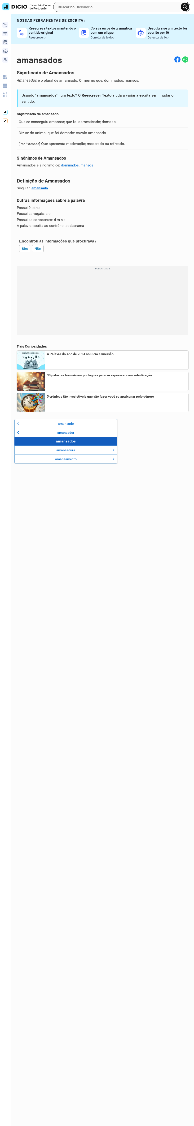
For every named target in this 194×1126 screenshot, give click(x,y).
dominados (70, 165)
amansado (39, 188)
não (38, 249)
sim (25, 249)
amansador (65, 432)
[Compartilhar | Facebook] (177, 59)
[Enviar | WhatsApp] (185, 59)
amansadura (65, 450)
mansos (86, 165)
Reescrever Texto (96, 95)
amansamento (66, 459)
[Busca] (185, 7)
